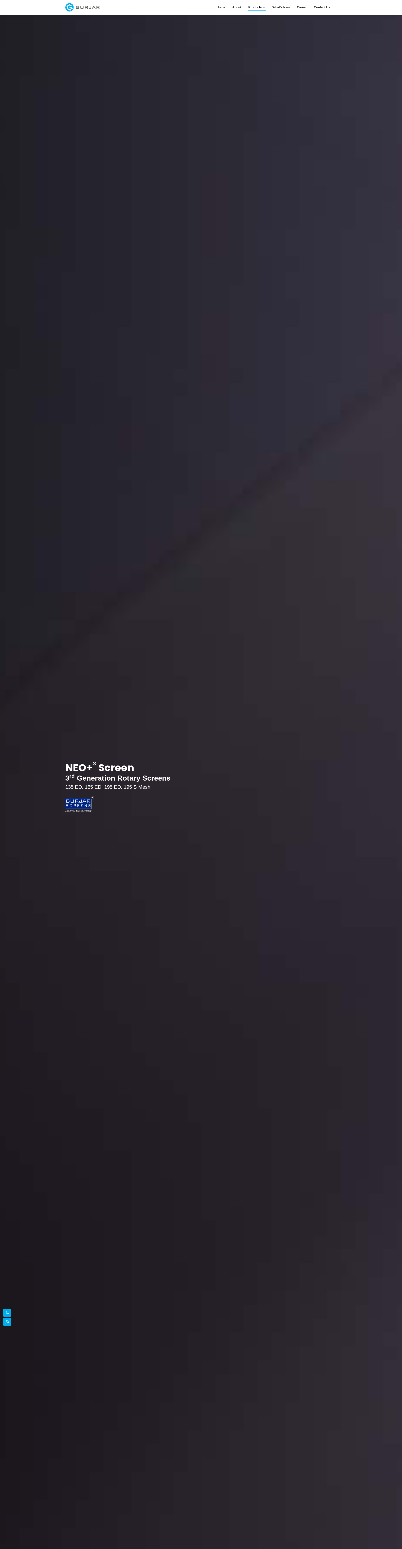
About (236, 7)
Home (220, 7)
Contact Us (322, 7)
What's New (281, 7)
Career (302, 7)
